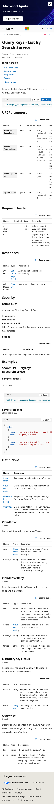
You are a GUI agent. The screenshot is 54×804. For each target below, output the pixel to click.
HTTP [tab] (5, 385)
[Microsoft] (27, 28)
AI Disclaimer (8, 789)
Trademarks (7, 800)
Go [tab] (10, 385)
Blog (37, 789)
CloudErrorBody (5, 488)
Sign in (49, 28)
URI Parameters (11, 67)
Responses (9, 74)
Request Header (11, 71)
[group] (27, 105)
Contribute (7, 792)
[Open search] (42, 28)
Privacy (18, 792)
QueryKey (7, 507)
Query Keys (14, 34)
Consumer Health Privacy (13, 796)
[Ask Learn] (45, 35)
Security (7, 78)
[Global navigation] (2, 28)
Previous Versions (24, 789)
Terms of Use (35, 796)
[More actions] (49, 35)
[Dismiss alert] (50, 4)
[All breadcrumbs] (4, 35)
